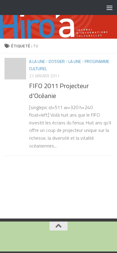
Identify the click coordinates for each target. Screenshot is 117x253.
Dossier (57, 61)
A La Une (37, 61)
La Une (74, 61)
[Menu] (109, 7)
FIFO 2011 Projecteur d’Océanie (59, 91)
